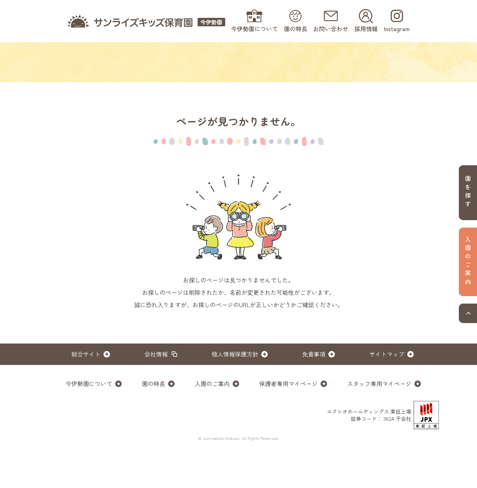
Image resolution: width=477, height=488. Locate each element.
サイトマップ (386, 354)
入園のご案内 (212, 383)
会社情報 (156, 354)
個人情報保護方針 (235, 354)
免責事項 (313, 354)
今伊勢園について (89, 383)
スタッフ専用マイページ (379, 383)
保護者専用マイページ (288, 383)
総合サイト (86, 354)
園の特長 (153, 383)
